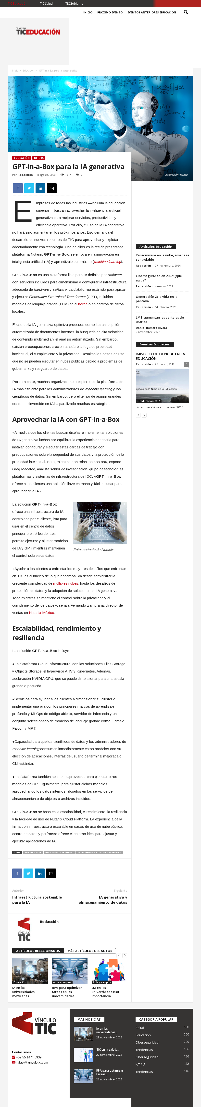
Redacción (25, 174)
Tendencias (144, 1049)
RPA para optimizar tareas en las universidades (67, 991)
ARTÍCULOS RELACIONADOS (38, 951)
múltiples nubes (65, 583)
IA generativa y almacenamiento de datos (103, 900)
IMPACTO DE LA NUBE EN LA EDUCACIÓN (160, 356)
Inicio (87, 12)
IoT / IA (39, 158)
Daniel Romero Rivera (151, 328)
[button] (185, 12)
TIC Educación (17, 3)
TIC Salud (46, 3)
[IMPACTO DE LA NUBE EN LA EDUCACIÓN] (162, 386)
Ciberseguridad (147, 1042)
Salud (140, 1027)
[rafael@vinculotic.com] (13, 1062)
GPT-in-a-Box (33, 852)
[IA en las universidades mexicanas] (30, 971)
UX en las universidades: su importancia (105, 991)
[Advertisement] (162, 210)
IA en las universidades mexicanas (23, 991)
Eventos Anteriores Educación (151, 12)
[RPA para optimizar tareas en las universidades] (70, 971)
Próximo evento (110, 12)
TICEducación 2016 (148, 401)
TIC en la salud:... (107, 1049)
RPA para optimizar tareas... (109, 1072)
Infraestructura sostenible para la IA (37, 900)
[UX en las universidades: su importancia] (109, 971)
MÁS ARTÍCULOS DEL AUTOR (89, 951)
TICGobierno (74, 3)
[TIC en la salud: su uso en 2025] (83, 1055)
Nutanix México (41, 612)
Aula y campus (62, 982)
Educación (28, 70)
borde (83, 304)
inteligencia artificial (59, 852)
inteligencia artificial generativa (99, 852)
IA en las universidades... (107, 1030)
